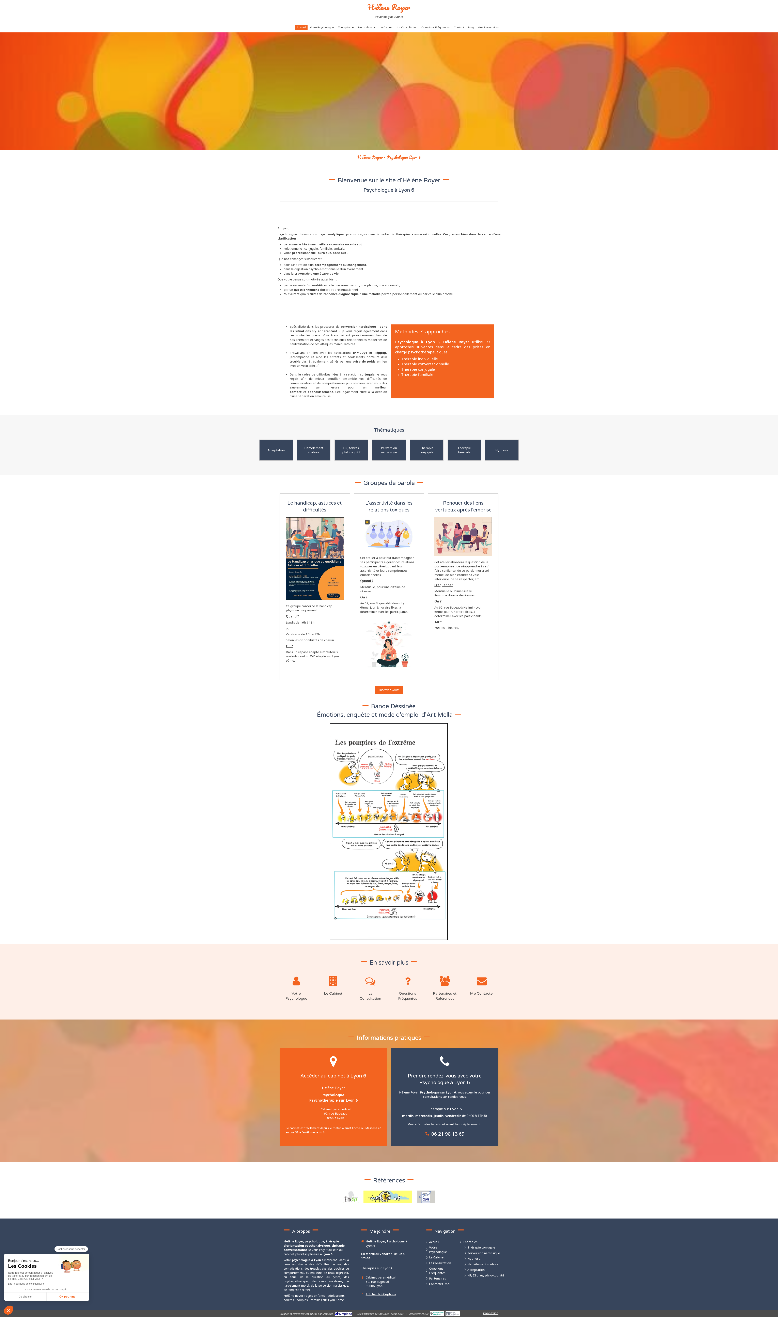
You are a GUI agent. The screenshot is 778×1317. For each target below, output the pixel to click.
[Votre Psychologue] (296, 980)
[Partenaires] (445, 980)
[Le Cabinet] (333, 980)
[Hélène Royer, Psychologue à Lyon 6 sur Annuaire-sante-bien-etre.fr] (437, 1313)
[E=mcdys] (351, 1197)
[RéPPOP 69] (387, 1197)
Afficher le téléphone (381, 1294)
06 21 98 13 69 (448, 1133)
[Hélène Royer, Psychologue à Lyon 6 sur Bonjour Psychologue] (453, 1313)
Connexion (490, 1313)
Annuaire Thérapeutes (391, 1314)
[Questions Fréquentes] (408, 980)
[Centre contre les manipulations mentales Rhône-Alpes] (426, 1197)
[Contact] (482, 980)
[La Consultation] (370, 980)
